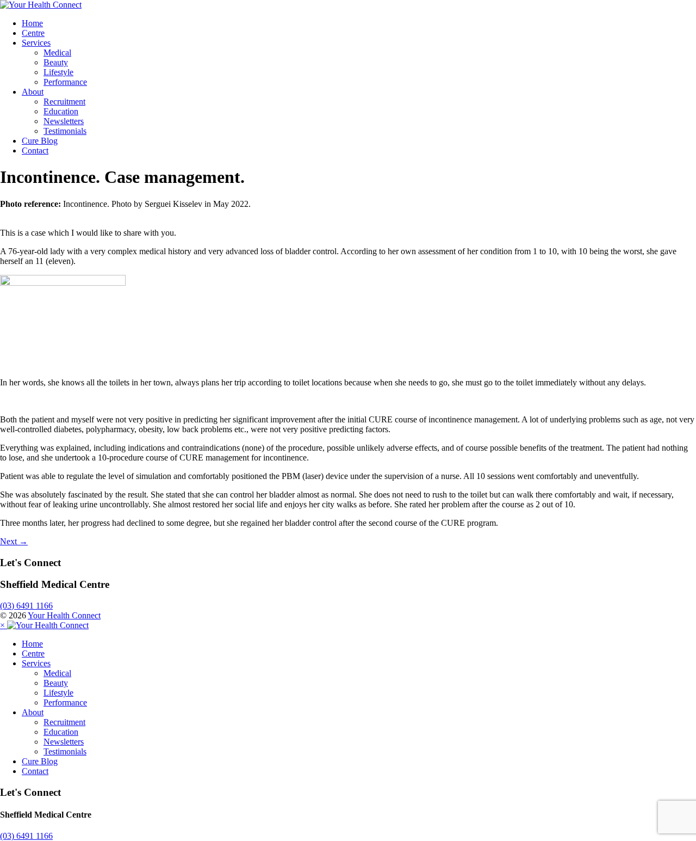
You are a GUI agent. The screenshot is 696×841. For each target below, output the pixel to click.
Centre (33, 33)
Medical (57, 52)
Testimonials (65, 131)
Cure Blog (40, 140)
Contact (35, 150)
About (33, 91)
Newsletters (64, 121)
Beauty (56, 62)
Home (32, 23)
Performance (65, 82)
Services (36, 42)
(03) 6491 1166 (26, 605)
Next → (14, 541)
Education (61, 111)
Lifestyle (58, 72)
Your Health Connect (64, 615)
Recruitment (64, 101)
